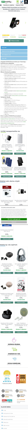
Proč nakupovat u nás (6, 54)
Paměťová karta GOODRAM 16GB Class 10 (6, 230)
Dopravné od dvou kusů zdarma (8, 51)
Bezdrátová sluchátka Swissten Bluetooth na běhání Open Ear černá (21, 295)
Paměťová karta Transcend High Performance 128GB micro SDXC (7, 201)
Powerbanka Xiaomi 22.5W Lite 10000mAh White (20, 146)
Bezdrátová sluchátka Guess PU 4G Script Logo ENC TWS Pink (6, 295)
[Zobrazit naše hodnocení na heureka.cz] (7, 383)
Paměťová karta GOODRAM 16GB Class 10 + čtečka (21, 201)
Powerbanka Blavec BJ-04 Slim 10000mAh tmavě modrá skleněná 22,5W (7, 168)
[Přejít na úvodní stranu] (6, 2)
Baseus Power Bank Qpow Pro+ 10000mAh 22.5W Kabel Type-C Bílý (6, 146)
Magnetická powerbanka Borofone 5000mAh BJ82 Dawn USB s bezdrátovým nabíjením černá (20, 169)
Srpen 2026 (4, 58)
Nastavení (14, 222)
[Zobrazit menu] (26, 2)
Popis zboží (4, 47)
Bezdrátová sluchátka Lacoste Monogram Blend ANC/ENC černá (7, 265)
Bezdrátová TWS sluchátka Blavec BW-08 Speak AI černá (7, 324)
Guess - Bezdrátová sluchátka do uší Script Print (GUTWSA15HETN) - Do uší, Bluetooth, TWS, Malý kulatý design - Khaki (21, 326)
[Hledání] (17, 2)
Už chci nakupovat (14, 219)
